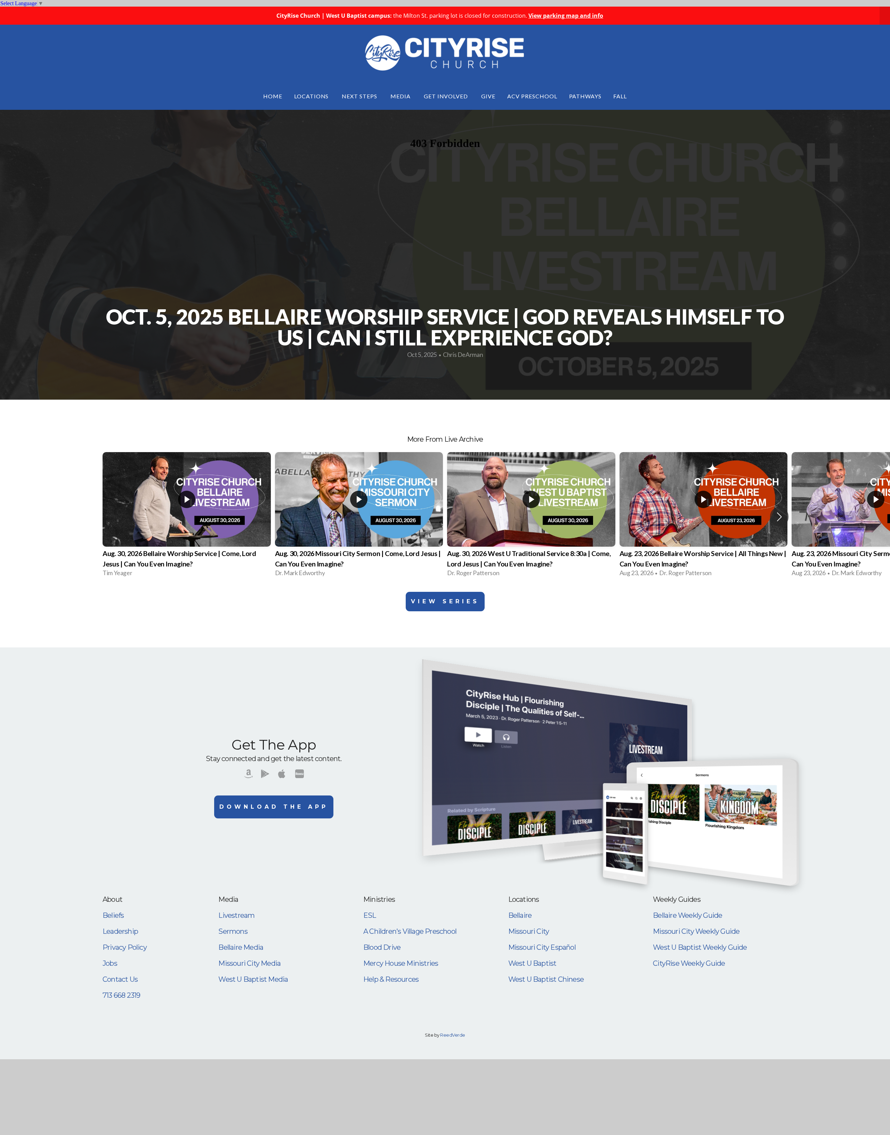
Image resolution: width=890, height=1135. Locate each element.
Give (488, 96)
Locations (312, 96)
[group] (187, 516)
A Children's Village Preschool (409, 931)
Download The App (273, 806)
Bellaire (520, 915)
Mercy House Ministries (400, 963)
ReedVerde (452, 1035)
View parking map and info (565, 15)
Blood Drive (381, 947)
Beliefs (113, 915)
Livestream (236, 915)
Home (272, 96)
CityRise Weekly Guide (689, 963)
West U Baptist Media (253, 979)
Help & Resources (391, 979)
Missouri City (528, 931)
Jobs (110, 963)
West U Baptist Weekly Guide (700, 947)
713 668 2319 (121, 995)
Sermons (232, 931)
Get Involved (446, 96)
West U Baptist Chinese (546, 979)
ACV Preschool (532, 96)
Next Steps (360, 96)
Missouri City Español (542, 947)
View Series (445, 601)
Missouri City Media (249, 963)
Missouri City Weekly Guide (696, 931)
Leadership (120, 931)
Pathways (585, 96)
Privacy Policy (125, 947)
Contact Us (120, 979)
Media (401, 96)
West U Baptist (532, 963)
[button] (779, 516)
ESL (369, 915)
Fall (620, 96)
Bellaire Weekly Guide (687, 915)
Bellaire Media (240, 947)
